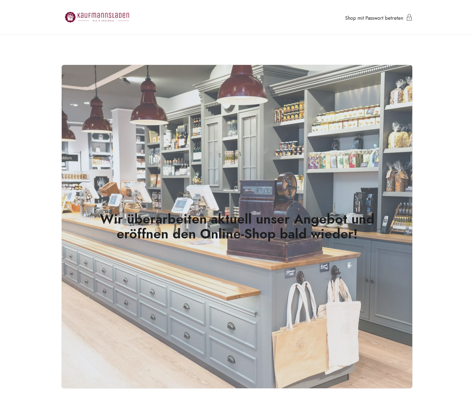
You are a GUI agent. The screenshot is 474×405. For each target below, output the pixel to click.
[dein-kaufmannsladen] (96, 17)
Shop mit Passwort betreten (374, 18)
